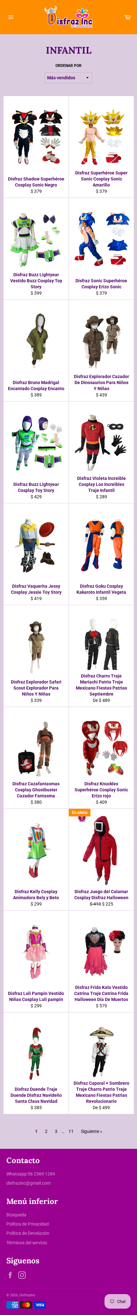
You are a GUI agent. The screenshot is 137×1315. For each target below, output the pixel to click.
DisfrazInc (27, 1295)
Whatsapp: (17, 1173)
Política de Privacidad (27, 1224)
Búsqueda (16, 1214)
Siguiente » (91, 1131)
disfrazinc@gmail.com (28, 1183)
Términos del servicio (26, 1242)
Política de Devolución (27, 1233)
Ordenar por (68, 65)
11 (71, 1131)
